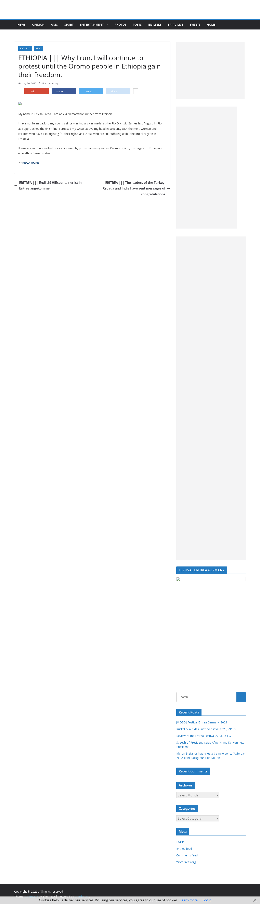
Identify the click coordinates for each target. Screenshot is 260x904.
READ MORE (30, 162)
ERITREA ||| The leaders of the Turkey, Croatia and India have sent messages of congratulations (134, 188)
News (21, 24)
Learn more (189, 900)
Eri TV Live (175, 24)
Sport (69, 24)
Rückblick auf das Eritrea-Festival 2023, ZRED (206, 729)
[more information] (135, 92)
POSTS (137, 24)
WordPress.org (186, 862)
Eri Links (154, 24)
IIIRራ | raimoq (49, 83)
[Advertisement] (210, 70)
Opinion (38, 24)
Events (195, 24)
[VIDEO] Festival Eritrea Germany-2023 (201, 722)
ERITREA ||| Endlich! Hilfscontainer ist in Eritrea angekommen (50, 185)
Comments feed (187, 855)
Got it (207, 900)
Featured (25, 48)
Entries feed (184, 849)
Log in (180, 842)
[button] (106, 24)
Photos (120, 24)
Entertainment (92, 24)
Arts (54, 24)
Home (211, 24)
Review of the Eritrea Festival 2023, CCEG (203, 736)
